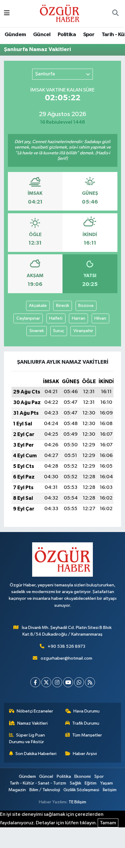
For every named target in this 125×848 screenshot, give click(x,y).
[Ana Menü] (7, 13)
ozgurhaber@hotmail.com (66, 658)
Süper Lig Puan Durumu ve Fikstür (27, 738)
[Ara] (115, 14)
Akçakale (38, 305)
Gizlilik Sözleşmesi (81, 790)
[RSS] (90, 682)
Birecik (62, 305)
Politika (67, 34)
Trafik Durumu (85, 723)
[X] (46, 682)
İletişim (110, 790)
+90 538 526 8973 (66, 646)
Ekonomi (82, 776)
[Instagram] (57, 682)
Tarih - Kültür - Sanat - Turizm (38, 783)
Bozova (85, 305)
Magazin (17, 790)
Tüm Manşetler (87, 735)
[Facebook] (35, 682)
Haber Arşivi (85, 753)
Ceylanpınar (28, 318)
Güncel (41, 34)
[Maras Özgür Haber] (59, 13)
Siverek (36, 330)
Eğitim (90, 783)
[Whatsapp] (79, 682)
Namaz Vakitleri (32, 723)
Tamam (108, 823)
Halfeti (55, 318)
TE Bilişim (77, 802)
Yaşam (106, 783)
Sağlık (75, 783)
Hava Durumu (86, 711)
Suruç (58, 330)
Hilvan (100, 318)
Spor (89, 34)
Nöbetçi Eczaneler (35, 711)
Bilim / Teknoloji (44, 790)
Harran (78, 318)
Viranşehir (83, 330)
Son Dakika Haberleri (35, 753)
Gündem (15, 34)
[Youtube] (68, 682)
